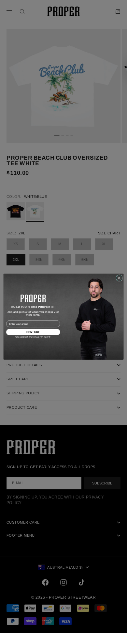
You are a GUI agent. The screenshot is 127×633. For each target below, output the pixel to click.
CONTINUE (33, 331)
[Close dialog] (119, 278)
